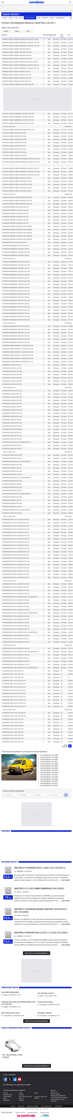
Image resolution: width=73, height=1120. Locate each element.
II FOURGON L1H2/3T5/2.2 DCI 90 (11, 419)
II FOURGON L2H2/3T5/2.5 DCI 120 (12, 458)
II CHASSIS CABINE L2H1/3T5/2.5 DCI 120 (14, 139)
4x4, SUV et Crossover (25, 1096)
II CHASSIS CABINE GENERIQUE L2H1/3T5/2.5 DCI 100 (18, 113)
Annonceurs (21, 1106)
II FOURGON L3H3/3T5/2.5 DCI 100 (12, 503)
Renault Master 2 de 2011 (49, 783)
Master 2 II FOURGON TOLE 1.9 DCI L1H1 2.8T (40, 868)
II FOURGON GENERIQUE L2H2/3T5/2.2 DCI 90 (15, 303)
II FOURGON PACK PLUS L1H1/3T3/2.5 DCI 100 (15, 535)
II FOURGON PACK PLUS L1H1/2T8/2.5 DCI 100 (15, 526)
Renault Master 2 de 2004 (49, 768)
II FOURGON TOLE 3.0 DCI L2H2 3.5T (12, 732)
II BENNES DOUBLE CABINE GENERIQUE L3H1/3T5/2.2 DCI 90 (20, 39)
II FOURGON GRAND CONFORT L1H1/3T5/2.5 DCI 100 (17, 352)
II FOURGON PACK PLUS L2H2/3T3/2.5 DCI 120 (15, 593)
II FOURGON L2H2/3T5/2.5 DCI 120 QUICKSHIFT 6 (16, 461)
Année (6, 31)
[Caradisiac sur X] (10, 1079)
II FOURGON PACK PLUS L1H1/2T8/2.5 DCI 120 (15, 529)
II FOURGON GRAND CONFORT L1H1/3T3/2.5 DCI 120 (17, 349)
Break (5, 1098)
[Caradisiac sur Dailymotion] (15, 1079)
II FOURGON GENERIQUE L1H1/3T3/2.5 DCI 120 (16, 265)
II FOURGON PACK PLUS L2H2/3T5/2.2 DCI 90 (15, 603)
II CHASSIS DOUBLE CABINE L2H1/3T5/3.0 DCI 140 (17, 187)
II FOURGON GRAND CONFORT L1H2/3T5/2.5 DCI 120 (17, 361)
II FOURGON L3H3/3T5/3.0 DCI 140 (12, 513)
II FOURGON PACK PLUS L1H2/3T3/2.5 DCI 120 (15, 564)
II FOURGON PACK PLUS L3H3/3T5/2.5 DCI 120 (15, 664)
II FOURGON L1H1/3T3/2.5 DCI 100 (12, 381)
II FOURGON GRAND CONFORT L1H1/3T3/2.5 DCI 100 (17, 345)
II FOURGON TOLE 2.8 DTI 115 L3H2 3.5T (14, 706)
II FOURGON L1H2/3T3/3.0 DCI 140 (12, 416)
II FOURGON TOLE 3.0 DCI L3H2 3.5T (12, 738)
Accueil (5, 17)
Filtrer (17, 31)
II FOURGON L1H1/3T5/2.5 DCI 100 (12, 397)
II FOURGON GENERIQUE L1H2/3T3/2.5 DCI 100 (16, 281)
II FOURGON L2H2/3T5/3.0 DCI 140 (12, 464)
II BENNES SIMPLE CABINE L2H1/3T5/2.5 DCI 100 (16, 75)
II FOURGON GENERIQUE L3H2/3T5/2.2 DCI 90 (15, 326)
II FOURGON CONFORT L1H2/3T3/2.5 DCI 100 (15, 213)
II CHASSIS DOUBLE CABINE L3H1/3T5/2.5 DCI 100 (17, 197)
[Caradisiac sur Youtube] (19, 1079)
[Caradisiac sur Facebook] (5, 1079)
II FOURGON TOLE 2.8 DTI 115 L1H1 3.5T (14, 687)
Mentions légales (55, 1094)
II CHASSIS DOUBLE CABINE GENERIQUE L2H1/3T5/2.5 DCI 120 (20, 162)
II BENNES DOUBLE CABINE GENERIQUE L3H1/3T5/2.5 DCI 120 (20, 46)
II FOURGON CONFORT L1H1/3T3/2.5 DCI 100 (15, 210)
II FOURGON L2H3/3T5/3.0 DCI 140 (12, 481)
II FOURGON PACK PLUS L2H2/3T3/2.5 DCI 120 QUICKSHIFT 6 (20, 597)
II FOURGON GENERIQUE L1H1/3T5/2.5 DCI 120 (16, 274)
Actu (21, 17)
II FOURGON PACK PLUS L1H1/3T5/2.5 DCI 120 (15, 551)
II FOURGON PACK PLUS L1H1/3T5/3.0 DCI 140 (15, 555)
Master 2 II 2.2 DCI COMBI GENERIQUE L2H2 (39, 888)
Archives (53, 1090)
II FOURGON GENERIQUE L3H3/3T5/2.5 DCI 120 (16, 342)
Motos (36, 1093)
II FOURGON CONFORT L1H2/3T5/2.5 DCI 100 (15, 220)
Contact (13, 1106)
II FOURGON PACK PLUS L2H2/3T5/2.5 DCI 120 (15, 609)
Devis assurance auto (9, 126)
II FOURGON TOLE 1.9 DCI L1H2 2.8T (12, 677)
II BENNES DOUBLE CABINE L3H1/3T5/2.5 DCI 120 (16, 55)
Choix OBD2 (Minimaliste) (10, 992)
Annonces (45, 17)
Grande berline (7, 1096)
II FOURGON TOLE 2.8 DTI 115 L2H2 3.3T (14, 696)
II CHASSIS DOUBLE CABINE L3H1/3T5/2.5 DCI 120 (17, 200)
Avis (16, 17)
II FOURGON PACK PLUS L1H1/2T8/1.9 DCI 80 (15, 519)
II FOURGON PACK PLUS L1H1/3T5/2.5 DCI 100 (15, 548)
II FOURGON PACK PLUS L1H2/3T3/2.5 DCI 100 (15, 561)
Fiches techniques (30, 17)
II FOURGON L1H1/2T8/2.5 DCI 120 (12, 374)
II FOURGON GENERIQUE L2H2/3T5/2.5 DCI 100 (16, 307)
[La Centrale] (26, 1117)
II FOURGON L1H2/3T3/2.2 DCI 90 (11, 407)
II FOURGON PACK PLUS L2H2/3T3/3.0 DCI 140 (15, 600)
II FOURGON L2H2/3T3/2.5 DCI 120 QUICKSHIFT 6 (16, 442)
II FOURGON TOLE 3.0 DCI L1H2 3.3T (12, 722)
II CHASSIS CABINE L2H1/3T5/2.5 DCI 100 (14, 136)
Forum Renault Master (9, 987)
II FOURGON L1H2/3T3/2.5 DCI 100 (12, 410)
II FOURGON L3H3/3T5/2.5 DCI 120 (12, 506)
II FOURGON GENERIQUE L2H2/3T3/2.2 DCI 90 (15, 297)
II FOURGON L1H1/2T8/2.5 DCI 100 (12, 371)
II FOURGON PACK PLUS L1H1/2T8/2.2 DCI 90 (15, 522)
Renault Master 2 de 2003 (49, 766)
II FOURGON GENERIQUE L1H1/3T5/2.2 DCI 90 (15, 268)
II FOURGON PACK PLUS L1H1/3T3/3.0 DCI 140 (15, 542)
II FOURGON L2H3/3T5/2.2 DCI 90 (11, 468)
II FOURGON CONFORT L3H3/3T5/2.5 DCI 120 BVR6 (17, 239)
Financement (68, 126)
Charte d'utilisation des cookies (59, 1097)
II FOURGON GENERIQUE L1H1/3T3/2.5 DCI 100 (16, 262)
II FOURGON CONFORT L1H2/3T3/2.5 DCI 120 (15, 216)
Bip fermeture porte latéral (10, 1013)
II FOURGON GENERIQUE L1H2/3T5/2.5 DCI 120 (16, 294)
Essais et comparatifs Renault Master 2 (16, 1028)
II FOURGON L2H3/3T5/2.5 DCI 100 (12, 471)
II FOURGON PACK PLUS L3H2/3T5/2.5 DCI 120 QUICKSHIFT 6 (20, 651)
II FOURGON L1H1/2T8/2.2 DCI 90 (11, 368)
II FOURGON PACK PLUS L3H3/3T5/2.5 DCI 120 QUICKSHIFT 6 (20, 667)
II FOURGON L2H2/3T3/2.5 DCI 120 (12, 439)
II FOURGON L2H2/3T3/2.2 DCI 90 (11, 432)
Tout (60, 17)
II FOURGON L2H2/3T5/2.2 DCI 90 (11, 448)
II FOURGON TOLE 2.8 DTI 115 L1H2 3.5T (14, 693)
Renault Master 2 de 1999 (49, 757)
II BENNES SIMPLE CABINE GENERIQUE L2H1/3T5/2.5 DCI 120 (20, 68)
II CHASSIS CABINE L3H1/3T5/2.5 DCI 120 (14, 152)
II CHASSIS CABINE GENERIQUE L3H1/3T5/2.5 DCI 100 (18, 123)
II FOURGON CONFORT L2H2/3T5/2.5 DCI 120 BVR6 (17, 229)
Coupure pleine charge (45, 1002)
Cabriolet (21, 1094)
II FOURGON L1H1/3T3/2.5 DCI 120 (12, 384)
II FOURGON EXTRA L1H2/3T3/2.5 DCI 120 (14, 242)
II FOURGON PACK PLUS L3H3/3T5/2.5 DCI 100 (15, 661)
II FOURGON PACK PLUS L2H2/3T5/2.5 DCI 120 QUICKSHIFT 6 (20, 613)
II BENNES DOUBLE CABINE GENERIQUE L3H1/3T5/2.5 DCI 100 (20, 42)
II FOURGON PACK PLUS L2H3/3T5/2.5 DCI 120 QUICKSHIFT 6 (20, 632)
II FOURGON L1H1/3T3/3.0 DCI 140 (12, 390)
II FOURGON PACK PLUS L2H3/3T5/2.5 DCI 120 (15, 629)
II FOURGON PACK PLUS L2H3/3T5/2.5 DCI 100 (15, 626)
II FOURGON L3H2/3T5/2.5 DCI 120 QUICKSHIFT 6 (16, 493)
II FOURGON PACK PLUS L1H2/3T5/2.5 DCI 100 (15, 574)
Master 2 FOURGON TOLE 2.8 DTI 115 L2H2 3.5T (41, 932)
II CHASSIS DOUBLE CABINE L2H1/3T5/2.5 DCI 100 (17, 181)
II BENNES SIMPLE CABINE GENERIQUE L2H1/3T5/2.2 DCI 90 (20, 62)
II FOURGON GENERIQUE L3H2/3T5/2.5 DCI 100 (16, 329)
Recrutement (58, 1106)
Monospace (6, 1100)
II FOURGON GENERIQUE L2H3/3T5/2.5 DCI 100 (16, 316)
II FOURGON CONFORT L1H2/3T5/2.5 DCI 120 (15, 223)
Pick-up (21, 1098)
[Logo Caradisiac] (36, 4)
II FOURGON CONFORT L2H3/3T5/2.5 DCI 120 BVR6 (17, 233)
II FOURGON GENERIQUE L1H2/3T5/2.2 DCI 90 (15, 287)
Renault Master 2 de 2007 (49, 775)
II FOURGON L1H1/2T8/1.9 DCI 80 (11, 365)
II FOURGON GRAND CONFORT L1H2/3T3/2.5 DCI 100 (17, 355)
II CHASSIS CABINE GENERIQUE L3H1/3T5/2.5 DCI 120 (18, 129)
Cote (38, 17)
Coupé (20, 1093)
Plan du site (54, 1092)
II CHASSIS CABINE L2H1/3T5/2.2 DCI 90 (14, 133)
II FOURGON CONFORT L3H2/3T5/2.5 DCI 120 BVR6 (17, 236)
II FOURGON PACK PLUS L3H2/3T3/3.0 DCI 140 (15, 635)
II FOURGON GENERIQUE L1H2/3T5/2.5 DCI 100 (16, 291)
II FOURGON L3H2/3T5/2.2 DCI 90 (11, 484)
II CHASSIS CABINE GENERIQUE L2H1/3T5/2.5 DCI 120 (18, 117)
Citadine (5, 1093)
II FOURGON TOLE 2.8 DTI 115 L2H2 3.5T (14, 700)
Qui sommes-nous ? (46, 1106)
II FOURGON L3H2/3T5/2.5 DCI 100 (12, 487)
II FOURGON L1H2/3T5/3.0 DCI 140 (12, 429)
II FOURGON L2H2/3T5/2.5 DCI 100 (12, 455)
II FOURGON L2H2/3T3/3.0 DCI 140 (12, 445)
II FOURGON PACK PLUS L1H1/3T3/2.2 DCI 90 (15, 532)
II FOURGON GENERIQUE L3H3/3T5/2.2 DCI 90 (15, 336)
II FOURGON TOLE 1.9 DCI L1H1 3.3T (12, 674)
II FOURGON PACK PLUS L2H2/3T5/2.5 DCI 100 (15, 606)
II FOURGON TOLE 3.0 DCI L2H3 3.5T (12, 735)
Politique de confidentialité (58, 1095)
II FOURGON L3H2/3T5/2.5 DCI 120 (12, 490)
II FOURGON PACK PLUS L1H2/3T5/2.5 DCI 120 (15, 577)
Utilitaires (21, 1100)
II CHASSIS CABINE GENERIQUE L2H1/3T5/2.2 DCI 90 (17, 84)
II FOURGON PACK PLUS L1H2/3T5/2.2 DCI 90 (15, 571)
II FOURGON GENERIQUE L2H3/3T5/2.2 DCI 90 (15, 313)
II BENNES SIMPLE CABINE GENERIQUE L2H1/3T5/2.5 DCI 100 (20, 65)
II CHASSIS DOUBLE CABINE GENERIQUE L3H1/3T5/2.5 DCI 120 (20, 175)
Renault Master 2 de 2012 (49, 785)
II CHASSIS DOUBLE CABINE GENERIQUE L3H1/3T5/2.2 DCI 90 (20, 168)
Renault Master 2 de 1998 (49, 755)
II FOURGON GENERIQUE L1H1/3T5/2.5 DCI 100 (16, 271)
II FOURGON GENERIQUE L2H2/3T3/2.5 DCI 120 (16, 300)
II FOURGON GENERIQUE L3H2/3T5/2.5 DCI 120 (16, 332)
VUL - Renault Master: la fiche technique (12, 1056)
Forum (52, 17)
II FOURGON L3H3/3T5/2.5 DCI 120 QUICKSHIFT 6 (16, 510)
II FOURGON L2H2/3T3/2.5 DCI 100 (12, 435)
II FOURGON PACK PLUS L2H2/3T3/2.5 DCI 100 (15, 590)
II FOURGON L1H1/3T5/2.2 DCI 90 (11, 394)
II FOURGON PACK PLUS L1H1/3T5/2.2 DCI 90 (15, 545)
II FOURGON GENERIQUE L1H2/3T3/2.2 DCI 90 (15, 278)
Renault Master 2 (11, 14)
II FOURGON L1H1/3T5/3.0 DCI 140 (12, 403)
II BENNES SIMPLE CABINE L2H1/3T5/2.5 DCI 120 (16, 78)
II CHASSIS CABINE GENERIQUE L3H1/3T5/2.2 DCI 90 (17, 120)
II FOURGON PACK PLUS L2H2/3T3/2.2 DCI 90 (15, 587)
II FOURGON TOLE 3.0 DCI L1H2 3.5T (12, 725)
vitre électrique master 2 (45, 993)
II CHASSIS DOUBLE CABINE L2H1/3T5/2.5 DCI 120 (17, 184)
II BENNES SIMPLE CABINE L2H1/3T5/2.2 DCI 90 (16, 71)
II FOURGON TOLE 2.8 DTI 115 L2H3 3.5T (14, 703)
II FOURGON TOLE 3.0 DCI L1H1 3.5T (12, 719)
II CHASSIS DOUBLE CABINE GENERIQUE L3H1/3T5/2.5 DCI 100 (20, 171)
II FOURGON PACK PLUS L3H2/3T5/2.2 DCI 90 (15, 638)
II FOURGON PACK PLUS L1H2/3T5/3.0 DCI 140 (15, 584)
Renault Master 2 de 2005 (49, 770)
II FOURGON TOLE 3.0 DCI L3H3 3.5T (12, 742)
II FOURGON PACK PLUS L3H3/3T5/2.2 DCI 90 (15, 658)
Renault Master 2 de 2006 (49, 772)
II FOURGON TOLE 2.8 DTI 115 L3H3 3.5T (14, 713)
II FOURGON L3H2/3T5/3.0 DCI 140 (12, 497)
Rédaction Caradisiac (33, 1106)
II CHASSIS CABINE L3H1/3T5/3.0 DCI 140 (14, 155)
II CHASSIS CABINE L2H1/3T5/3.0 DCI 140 (14, 142)
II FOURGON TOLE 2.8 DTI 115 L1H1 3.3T (14, 684)
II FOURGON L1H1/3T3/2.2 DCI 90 (11, 378)
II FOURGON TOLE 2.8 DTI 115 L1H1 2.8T (14, 680)
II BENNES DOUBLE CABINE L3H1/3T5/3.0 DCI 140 (16, 58)
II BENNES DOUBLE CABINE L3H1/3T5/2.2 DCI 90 (16, 49)
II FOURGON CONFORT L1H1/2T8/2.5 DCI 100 (15, 207)
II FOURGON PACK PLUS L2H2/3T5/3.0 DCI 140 (15, 616)
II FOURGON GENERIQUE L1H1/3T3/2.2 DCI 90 (15, 255)
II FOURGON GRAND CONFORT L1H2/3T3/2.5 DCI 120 (17, 358)
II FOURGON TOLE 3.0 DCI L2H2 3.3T (12, 729)
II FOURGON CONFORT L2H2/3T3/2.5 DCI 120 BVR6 (17, 226)
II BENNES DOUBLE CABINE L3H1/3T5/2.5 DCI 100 (16, 52)
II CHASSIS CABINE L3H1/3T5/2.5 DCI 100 (14, 149)
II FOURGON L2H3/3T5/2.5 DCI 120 (12, 474)
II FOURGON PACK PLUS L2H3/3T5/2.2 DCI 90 (15, 622)
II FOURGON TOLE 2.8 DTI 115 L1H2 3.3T (14, 690)
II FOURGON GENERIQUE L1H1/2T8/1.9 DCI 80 (15, 245)
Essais (11, 17)
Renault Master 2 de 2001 (49, 762)
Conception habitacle (44, 1013)
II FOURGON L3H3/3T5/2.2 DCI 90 (11, 500)
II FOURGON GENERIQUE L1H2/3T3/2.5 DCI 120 (16, 284)
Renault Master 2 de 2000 (49, 759)
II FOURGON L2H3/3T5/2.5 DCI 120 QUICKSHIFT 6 (16, 477)
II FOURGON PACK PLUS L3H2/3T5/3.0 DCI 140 (15, 655)
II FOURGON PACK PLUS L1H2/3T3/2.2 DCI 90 (15, 558)
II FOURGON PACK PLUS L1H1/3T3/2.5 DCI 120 (15, 539)
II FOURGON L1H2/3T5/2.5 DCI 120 (12, 426)
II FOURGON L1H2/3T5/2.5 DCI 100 (12, 423)
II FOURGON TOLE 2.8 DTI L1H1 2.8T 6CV (14, 716)
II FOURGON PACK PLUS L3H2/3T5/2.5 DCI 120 (15, 648)
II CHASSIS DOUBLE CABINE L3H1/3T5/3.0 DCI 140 (17, 204)
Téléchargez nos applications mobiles (18, 1085)
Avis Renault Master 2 (9, 862)
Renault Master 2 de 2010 (49, 781)
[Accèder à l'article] (13, 1042)
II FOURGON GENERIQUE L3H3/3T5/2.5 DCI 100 (16, 339)
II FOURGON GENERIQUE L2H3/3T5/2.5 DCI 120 (16, 320)
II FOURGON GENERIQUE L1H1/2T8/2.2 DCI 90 (15, 249)
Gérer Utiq (53, 1101)
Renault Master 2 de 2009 (49, 779)
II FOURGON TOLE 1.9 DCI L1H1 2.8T (12, 671)
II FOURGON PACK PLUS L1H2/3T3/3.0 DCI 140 (15, 568)
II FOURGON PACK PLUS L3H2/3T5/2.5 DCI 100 (15, 642)
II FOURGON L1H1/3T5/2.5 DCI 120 (12, 400)
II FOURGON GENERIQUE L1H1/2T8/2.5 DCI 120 (16, 252)
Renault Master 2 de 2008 (49, 777)
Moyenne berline (7, 1094)
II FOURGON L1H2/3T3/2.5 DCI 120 (12, 413)
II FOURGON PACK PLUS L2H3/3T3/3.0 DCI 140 (15, 619)
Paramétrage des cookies (58, 1099)
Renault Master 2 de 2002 (49, 764)
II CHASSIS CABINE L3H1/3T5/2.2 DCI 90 (14, 146)
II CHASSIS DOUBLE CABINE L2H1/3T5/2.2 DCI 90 (16, 178)
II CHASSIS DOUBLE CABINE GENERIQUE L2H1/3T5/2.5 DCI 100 (20, 158)
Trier (27, 31)
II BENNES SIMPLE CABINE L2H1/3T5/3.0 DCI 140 (16, 81)
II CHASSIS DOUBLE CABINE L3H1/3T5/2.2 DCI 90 (16, 191)
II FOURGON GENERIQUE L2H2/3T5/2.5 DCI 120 (16, 310)
